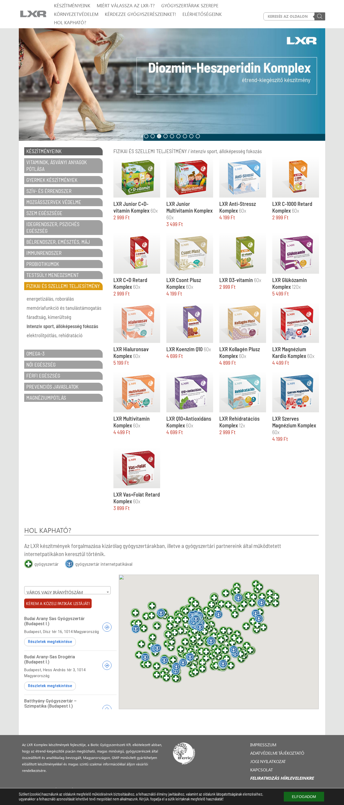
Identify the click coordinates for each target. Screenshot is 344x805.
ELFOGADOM (304, 797)
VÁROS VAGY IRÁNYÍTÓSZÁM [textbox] (55, 592)
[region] (172, 84)
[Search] (319, 16)
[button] (172, 84)
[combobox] (67, 590)
